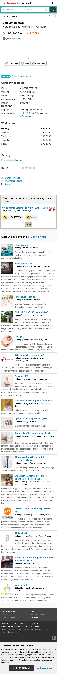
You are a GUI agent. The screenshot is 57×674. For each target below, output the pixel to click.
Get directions (40, 615)
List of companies (10, 16)
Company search (24, 3)
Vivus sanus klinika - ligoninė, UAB (20, 207)
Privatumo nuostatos (41, 624)
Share (7, 184)
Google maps (12, 63)
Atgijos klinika (22, 533)
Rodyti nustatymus (44, 668)
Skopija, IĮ (19, 336)
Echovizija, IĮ (21, 585)
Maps (32, 612)
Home (3, 615)
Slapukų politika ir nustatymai (12, 626)
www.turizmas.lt (41, 630)
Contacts (28, 624)
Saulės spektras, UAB (15, 624)
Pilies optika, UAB (23, 263)
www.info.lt (6, 630)
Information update (13, 181)
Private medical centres (12, 160)
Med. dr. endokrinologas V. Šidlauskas (33, 400)
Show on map (39, 236)
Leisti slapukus (23, 668)
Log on (36, 626)
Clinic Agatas (21, 245)
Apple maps (40, 63)
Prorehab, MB (21, 376)
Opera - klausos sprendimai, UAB (31, 418)
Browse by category (8, 617)
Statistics (28, 626)
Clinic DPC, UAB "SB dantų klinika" (31, 312)
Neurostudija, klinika (25, 297)
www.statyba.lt (17, 630)
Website (33, 217)
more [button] (28, 224)
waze (27, 63)
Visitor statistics (12, 178)
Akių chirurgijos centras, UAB (29, 355)
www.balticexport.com (10, 632)
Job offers (34, 617)
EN (52, 3)
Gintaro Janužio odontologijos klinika (33, 433)
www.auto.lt (28, 630)
